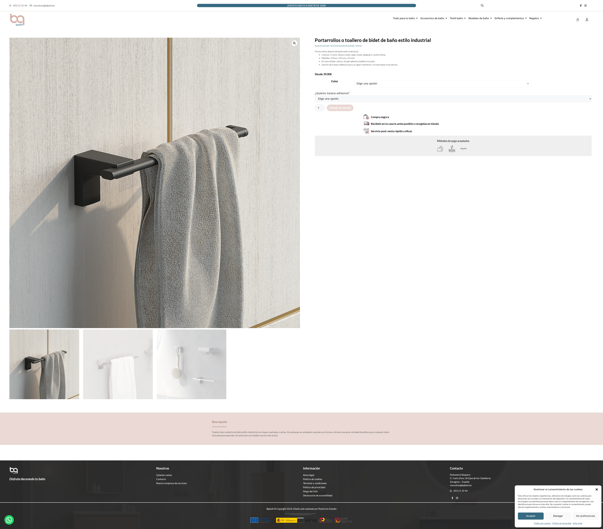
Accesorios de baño (322, 46)
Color (334, 81)
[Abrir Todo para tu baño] (417, 18)
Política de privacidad (561, 523)
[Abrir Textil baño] (465, 18)
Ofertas (359, 46)
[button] (596, 489)
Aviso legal (577, 523)
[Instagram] (585, 5)
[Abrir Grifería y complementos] (526, 18)
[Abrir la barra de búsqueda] (482, 5)
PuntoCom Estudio (327, 508)
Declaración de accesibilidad (317, 495)
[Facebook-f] (581, 5)
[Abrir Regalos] (541, 18)
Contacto (161, 479)
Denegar (558, 515)
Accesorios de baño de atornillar (343, 46)
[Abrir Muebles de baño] (491, 18)
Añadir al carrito (340, 107)
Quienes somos (164, 475)
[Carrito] (578, 19)
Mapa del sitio (310, 491)
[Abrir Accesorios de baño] (446, 18)
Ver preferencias (585, 515)
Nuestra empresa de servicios (171, 483)
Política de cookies (542, 523)
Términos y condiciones (315, 483)
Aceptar (530, 515)
